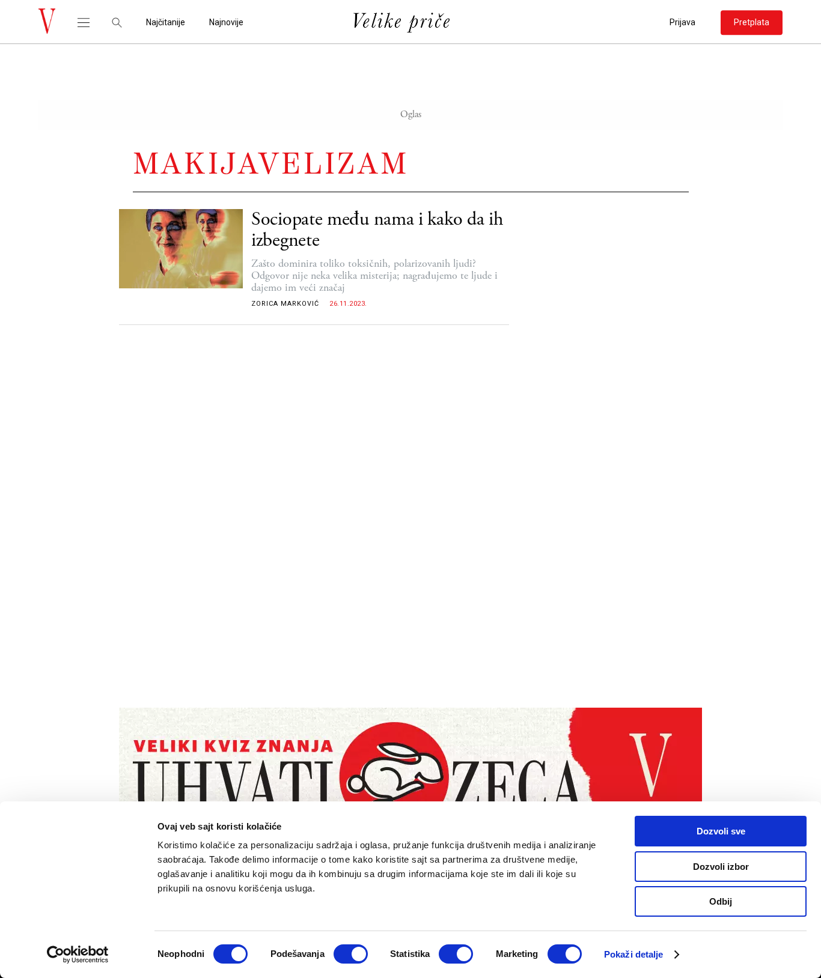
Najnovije (226, 22)
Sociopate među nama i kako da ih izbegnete (376, 230)
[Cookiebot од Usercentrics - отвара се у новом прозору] (77, 955)
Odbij (720, 901)
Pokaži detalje (633, 954)
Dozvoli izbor (721, 866)
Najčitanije (165, 22)
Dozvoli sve (721, 831)
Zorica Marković (285, 304)
